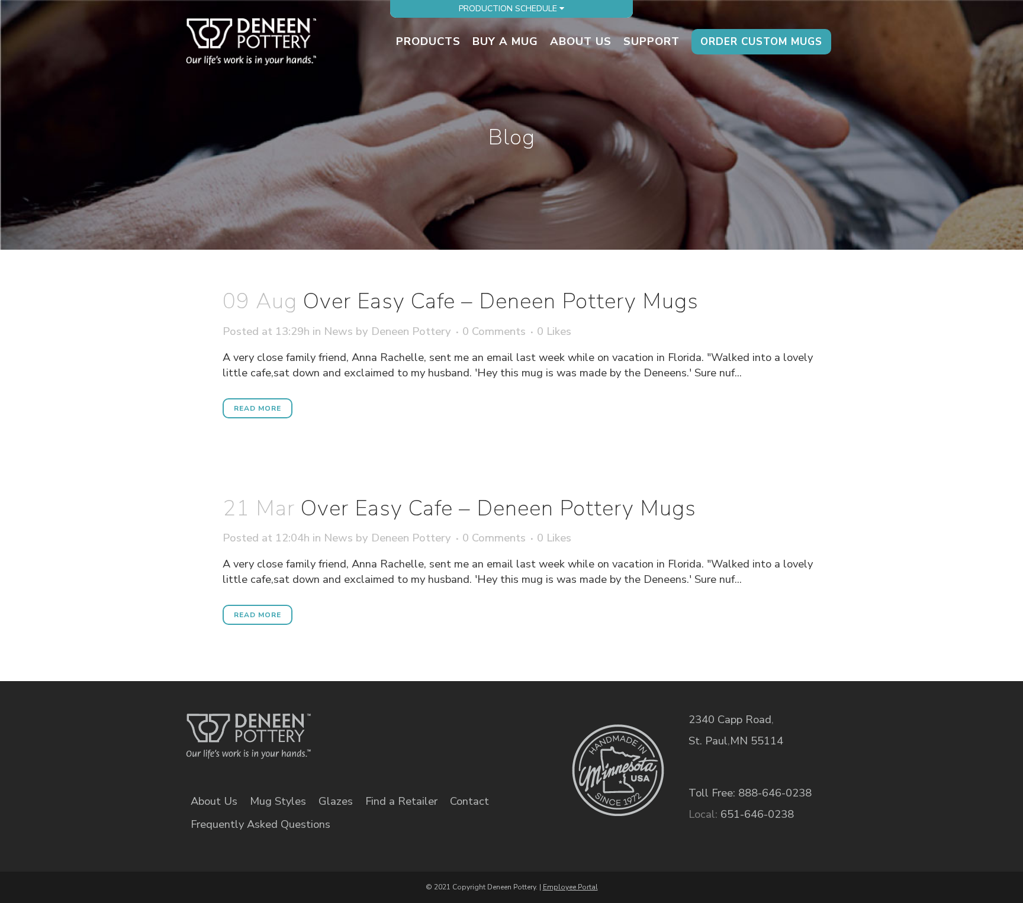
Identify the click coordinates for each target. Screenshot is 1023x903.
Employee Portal (570, 887)
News (338, 537)
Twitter (419, 728)
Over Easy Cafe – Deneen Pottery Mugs (498, 508)
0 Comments (494, 537)
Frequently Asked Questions (260, 824)
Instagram (459, 728)
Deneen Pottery (411, 537)
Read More (257, 408)
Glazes (336, 801)
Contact (469, 801)
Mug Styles (278, 801)
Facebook (378, 728)
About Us (214, 801)
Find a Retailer (401, 801)
